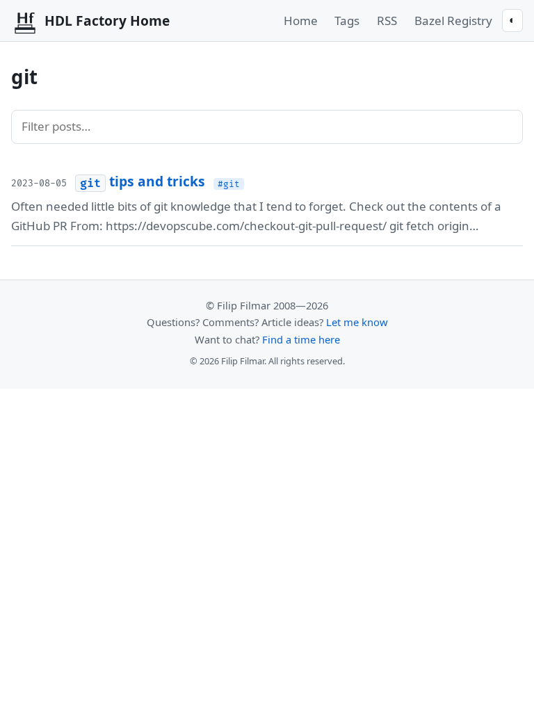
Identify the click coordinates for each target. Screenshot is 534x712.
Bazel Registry (453, 21)
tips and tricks (142, 181)
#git (229, 183)
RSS (387, 21)
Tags (346, 21)
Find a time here (301, 339)
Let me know (357, 322)
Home (301, 21)
